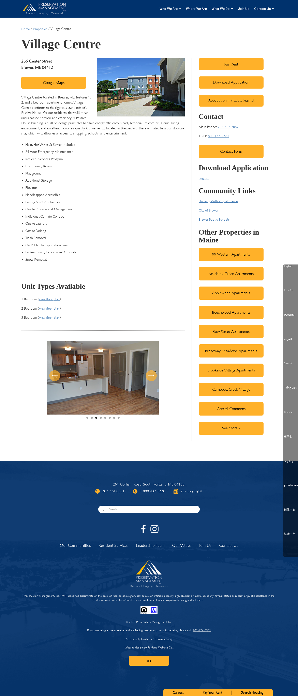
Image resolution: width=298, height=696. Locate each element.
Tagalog (288, 461)
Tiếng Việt (290, 387)
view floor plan (49, 299)
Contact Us (262, 9)
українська (291, 485)
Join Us (243, 9)
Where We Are (196, 9)
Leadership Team (150, 545)
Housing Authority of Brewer (218, 201)
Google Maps (54, 82)
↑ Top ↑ (149, 660)
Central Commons (231, 408)
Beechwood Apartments (231, 312)
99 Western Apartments (231, 254)
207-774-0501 (202, 630)
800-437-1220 (218, 136)
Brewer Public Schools (214, 220)
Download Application (231, 82)
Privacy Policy (165, 639)
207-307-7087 (228, 127)
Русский (289, 314)
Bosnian (288, 412)
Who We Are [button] (169, 9)
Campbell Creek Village (231, 389)
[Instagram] (154, 529)
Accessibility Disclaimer (139, 639)
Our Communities (75, 545)
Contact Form (231, 151)
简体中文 (289, 509)
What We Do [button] (221, 9)
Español (288, 290)
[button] (55, 378)
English (204, 178)
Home (25, 29)
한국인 (288, 436)
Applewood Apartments (231, 293)
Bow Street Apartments (231, 331)
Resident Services (113, 545)
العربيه (288, 339)
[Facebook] (143, 529)
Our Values (181, 545)
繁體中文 (289, 534)
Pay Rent (231, 64)
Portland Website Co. (160, 647)
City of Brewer (208, 210)
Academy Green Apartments (231, 273)
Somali (288, 363)
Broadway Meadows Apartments (231, 351)
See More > (231, 428)
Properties (40, 29)
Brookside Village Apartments (231, 370)
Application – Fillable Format (231, 100)
